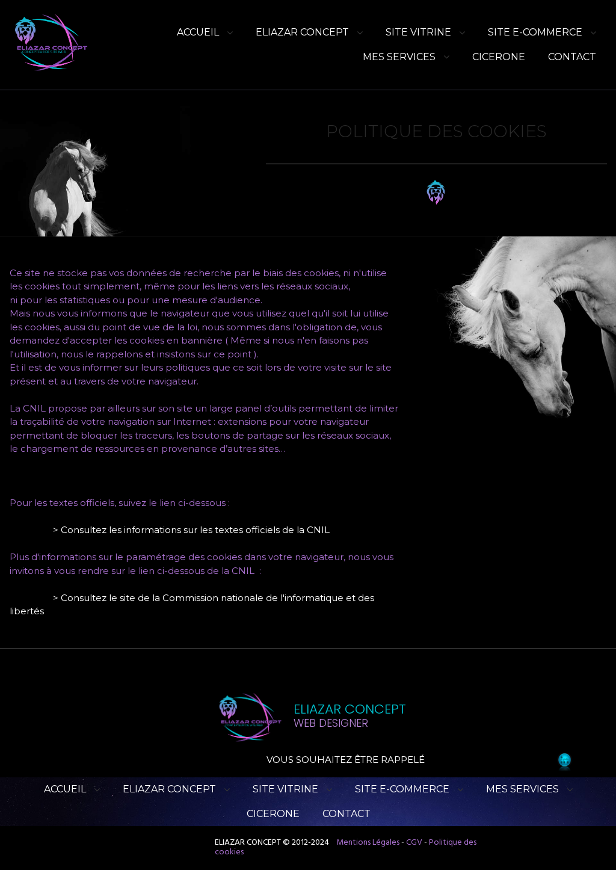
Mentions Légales (367, 843)
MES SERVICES (399, 57)
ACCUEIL (198, 32)
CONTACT (572, 57)
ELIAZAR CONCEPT (302, 32)
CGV (414, 843)
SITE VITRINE (418, 32)
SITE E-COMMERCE (535, 32)
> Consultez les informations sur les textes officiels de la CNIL (191, 529)
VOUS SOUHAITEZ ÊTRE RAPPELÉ (345, 759)
